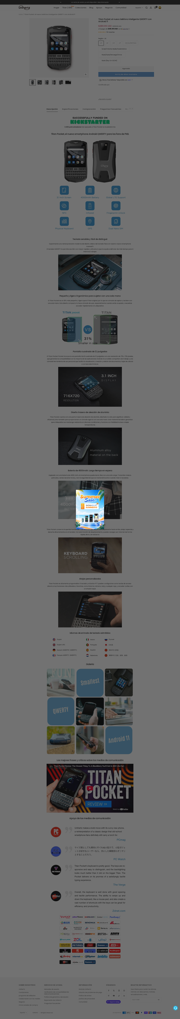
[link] (90, 509)
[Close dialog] (102, 492)
